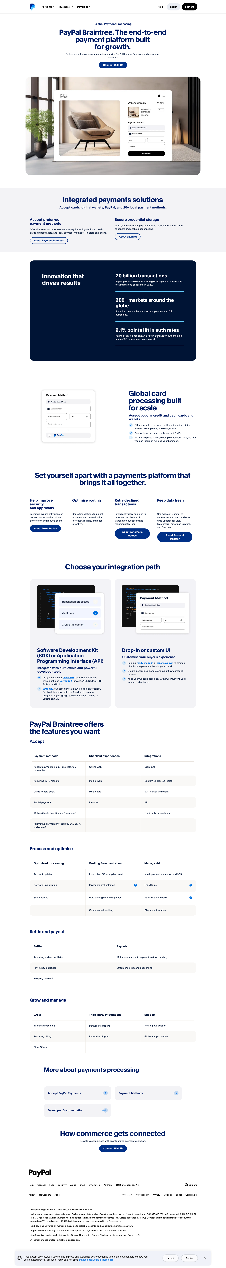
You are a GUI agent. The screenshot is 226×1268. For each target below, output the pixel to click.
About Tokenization (45, 528)
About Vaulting (128, 236)
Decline (189, 1258)
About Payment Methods (49, 240)
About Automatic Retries (132, 533)
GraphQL (48, 688)
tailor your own (165, 662)
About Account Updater (175, 537)
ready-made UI (145, 662)
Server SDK (66, 680)
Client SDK (68, 677)
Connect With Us (113, 64)
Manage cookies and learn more (96, 1259)
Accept (170, 1258)
